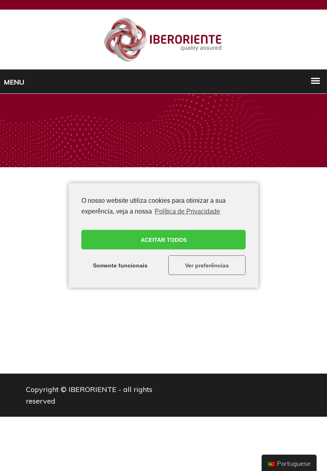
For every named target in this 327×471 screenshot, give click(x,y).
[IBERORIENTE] (163, 39)
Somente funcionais (120, 265)
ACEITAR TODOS (164, 240)
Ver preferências (207, 265)
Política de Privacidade (187, 211)
